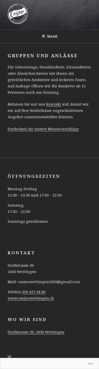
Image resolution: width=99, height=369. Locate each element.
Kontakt (53, 104)
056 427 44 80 (33, 291)
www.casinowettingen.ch (31, 298)
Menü (52, 36)
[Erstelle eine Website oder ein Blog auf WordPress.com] (9, 357)
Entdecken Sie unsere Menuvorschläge (43, 128)
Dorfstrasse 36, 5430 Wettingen (36, 331)
